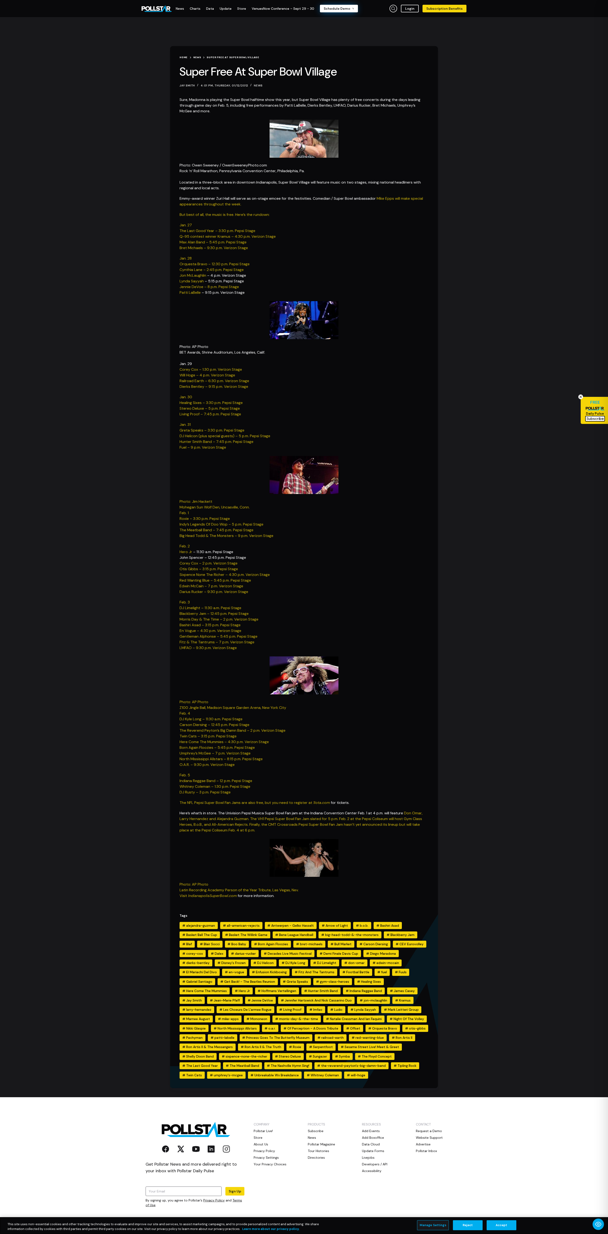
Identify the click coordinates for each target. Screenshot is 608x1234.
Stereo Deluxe (288, 1056)
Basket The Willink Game (246, 935)
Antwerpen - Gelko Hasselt (290, 925)
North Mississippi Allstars (235, 1028)
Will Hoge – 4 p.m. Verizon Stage (207, 375)
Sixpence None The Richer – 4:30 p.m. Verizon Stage (225, 574)
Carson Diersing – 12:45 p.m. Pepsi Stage (214, 724)
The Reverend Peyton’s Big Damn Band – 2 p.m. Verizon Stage (232, 730)
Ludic (336, 1009)
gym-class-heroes (332, 981)
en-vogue (234, 972)
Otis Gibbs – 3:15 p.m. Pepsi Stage (209, 568)
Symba (342, 1056)
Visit (184, 895)
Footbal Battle (355, 972)
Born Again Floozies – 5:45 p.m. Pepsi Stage (217, 747)
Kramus (403, 1000)
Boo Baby (237, 944)
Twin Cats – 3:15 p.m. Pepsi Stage (208, 736)
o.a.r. (270, 1028)
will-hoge (356, 1075)
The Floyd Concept (375, 1056)
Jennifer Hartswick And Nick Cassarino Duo (316, 1000)
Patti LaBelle (190, 292)
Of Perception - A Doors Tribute (311, 1028)
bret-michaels (309, 944)
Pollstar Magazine (321, 1144)
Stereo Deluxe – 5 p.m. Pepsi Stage (210, 408)
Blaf (187, 944)
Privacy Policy (214, 1200)
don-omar (354, 963)
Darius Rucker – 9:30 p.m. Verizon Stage (214, 591)
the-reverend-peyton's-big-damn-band (351, 1065)
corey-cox (192, 953)
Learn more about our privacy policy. (270, 1229)
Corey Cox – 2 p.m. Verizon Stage (209, 563)
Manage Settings (433, 1225)
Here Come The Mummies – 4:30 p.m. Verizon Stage (224, 741)
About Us (261, 1144)
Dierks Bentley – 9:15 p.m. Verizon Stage (214, 386)
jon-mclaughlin (373, 1000)
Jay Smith (192, 1000)
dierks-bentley (195, 963)
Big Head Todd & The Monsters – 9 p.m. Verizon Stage (226, 535)
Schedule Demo (337, 8)
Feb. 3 (185, 602)
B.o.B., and (203, 824)
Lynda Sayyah (192, 281)
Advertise (423, 1144)
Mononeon (257, 1019)
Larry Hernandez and (198, 818)
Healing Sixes (369, 981)
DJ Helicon (263, 963)
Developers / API (374, 1164)
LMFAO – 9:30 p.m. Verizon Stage (208, 647)
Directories (316, 1157)
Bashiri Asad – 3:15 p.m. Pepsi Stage (210, 624)
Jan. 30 (186, 396)
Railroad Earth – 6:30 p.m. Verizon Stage (214, 380)
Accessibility (371, 1171)
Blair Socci (210, 944)
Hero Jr (186, 551)
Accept (501, 1225)
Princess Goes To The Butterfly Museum (275, 1037)
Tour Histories (318, 1151)
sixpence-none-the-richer (244, 1056)
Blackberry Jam (400, 935)
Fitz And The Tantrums (314, 972)
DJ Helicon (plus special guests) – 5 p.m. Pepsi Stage (225, 435)
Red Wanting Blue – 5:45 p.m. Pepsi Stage (215, 580)
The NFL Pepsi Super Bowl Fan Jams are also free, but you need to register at (246, 802)
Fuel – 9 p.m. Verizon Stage (203, 447)
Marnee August (196, 1019)
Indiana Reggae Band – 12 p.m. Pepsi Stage (216, 780)
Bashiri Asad (387, 925)
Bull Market (341, 944)
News (258, 85)
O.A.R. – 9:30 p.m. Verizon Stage (207, 764)
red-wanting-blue (368, 1037)
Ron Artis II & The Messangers (207, 1047)
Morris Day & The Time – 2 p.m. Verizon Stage (219, 619)
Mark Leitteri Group (401, 1009)
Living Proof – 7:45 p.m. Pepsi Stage (210, 414)
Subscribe (315, 1131)
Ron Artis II (402, 1037)
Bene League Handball (294, 935)
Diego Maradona (381, 953)
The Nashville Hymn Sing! (288, 1065)
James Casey (402, 991)
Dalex (217, 953)
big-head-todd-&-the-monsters (350, 935)
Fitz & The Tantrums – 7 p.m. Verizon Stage (217, 642)
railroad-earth (331, 1037)
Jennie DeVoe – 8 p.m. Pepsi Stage (209, 286)
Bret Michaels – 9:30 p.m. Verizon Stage (214, 247)
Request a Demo (429, 1131)
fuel (382, 972)
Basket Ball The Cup (199, 935)
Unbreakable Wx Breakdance (275, 1075)
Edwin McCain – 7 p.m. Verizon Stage (211, 586)
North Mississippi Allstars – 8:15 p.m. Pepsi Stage (221, 758)
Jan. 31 (185, 424)
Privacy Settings (266, 1157)
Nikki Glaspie (194, 1028)
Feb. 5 (185, 775)
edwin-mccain (386, 963)
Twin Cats (192, 1075)
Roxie (295, 1047)
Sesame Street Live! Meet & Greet (370, 1047)
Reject (468, 1225)
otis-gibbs (415, 1028)
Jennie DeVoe (260, 1000)
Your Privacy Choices (270, 1164)
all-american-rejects (241, 925)
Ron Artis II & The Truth (261, 1047)
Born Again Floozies (271, 944)
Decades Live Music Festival (288, 953)
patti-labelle (222, 1037)
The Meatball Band (242, 1065)
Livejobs (368, 1157)
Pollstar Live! (263, 1131)
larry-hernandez (196, 1009)
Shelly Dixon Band (198, 1056)
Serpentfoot (321, 1047)
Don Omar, (413, 813)
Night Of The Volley (407, 1019)
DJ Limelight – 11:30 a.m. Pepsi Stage (210, 607)
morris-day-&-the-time (296, 1019)
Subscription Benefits (444, 8)
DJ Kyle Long (293, 963)
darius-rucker (243, 953)
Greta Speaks (295, 981)
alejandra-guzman (198, 925)
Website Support (429, 1137)
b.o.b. (362, 925)
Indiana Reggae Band (364, 991)
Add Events (371, 1131)
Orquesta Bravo (382, 1028)
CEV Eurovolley (409, 944)
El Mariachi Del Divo (199, 972)
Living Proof (290, 1009)
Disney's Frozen (232, 963)
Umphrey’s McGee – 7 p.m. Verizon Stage (215, 753)
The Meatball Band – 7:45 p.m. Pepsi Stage (216, 529)
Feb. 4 (185, 713)
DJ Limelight (324, 963)
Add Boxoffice (373, 1137)
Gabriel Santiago (197, 981)
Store (258, 1137)
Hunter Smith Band (321, 991)
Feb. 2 (185, 546)
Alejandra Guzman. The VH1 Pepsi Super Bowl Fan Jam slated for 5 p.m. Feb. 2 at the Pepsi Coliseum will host (310, 818)
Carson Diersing (374, 944)
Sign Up (235, 1191)
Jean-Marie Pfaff (225, 1000)
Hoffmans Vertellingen (277, 991)
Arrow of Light (335, 925)
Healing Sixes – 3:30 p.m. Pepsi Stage (211, 402)
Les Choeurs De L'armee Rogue (245, 1009)
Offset (353, 1028)
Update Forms (373, 1151)
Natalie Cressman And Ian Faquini (354, 1019)
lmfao (315, 1009)
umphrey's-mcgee (226, 1075)
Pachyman (192, 1037)
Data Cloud (371, 1144)
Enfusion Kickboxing (269, 972)
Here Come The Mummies (204, 991)
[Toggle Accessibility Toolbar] (598, 1224)
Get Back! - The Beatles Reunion (247, 981)
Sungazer (318, 1056)
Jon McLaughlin (193, 275)
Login (409, 8)
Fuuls (401, 972)
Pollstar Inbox (426, 1151)
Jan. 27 (186, 225)
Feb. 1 (184, 512)
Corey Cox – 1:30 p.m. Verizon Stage (211, 369)
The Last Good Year (200, 1065)
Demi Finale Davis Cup (339, 953)
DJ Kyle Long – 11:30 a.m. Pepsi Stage (211, 719)
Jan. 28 (186, 258)
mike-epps (228, 1019)
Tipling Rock (405, 1065)
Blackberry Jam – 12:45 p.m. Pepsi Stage (214, 613)
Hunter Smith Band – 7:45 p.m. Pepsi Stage (216, 441)
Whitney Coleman (323, 1075)
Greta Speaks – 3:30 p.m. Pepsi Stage (212, 430)
